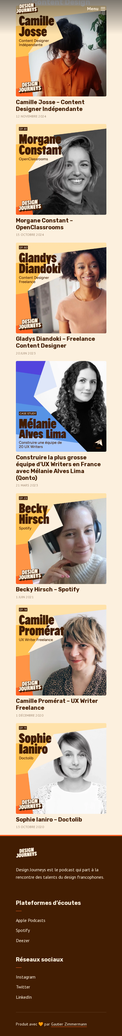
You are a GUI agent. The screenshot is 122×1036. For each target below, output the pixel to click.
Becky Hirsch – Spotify (47, 589)
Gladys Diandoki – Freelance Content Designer (55, 342)
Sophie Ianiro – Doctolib (49, 819)
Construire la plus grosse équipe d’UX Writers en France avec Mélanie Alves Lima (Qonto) (58, 467)
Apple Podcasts (30, 920)
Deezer (23, 940)
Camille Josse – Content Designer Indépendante (50, 105)
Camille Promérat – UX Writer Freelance (57, 704)
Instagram (25, 977)
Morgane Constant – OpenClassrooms (44, 224)
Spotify (23, 930)
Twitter (23, 987)
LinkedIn (24, 997)
